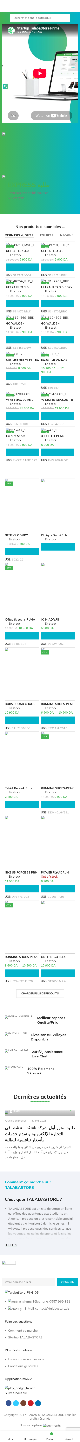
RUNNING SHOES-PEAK (57, 704)
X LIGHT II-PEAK (52, 436)
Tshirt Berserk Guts (18, 788)
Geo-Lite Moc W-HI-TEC (22, 360)
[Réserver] (58, 547)
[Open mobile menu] (4, 18)
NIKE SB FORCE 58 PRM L (21, 874)
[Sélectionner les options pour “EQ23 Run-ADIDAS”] (57, 379)
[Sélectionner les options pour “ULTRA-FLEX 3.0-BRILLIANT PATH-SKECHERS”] (22, 267)
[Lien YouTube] (31, 1403)
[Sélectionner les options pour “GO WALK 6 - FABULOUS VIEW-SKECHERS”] (22, 339)
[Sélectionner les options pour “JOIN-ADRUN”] (58, 635)
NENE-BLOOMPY (16, 535)
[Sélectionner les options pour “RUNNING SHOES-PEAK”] (58, 720)
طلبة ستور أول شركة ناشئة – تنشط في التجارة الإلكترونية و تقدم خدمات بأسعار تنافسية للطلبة (40, 1133)
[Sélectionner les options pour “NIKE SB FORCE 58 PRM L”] (22, 888)
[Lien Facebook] (8, 1403)
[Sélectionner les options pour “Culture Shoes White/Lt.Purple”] (22, 452)
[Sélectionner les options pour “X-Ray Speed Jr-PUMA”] (22, 635)
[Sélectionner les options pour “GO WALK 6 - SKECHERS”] (57, 339)
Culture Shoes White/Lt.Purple (17, 437)
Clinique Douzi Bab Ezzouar (54, 537)
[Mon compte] (75, 18)
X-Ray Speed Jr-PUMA (20, 619)
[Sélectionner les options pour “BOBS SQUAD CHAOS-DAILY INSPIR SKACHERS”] (22, 720)
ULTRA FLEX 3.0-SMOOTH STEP (17, 289)
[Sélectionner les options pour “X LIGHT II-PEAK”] (57, 452)
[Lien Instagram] (23, 1403)
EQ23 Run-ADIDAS (54, 360)
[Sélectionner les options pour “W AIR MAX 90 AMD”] (22, 416)
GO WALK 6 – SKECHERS (50, 325)
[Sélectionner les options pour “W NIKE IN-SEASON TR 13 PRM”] (57, 416)
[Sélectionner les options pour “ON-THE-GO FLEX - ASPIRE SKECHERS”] (58, 973)
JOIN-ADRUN (50, 619)
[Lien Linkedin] (38, 1403)
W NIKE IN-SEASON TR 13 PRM (57, 401)
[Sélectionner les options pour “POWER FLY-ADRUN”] (58, 888)
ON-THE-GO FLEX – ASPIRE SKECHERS (54, 958)
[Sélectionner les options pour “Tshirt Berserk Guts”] (22, 804)
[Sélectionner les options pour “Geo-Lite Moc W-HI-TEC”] (22, 376)
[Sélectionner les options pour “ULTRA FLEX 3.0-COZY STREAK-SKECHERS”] (57, 303)
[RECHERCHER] (66, 18)
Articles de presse (16, 1120)
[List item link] (40, 1336)
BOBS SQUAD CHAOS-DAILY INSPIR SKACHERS (22, 705)
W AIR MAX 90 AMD (20, 400)
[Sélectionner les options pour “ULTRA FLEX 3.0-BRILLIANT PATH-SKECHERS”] (57, 267)
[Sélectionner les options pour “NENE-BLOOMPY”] (22, 551)
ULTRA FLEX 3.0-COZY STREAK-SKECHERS (56, 289)
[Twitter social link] (16, 1403)
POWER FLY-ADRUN (55, 872)
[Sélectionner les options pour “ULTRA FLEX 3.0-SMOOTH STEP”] (22, 303)
